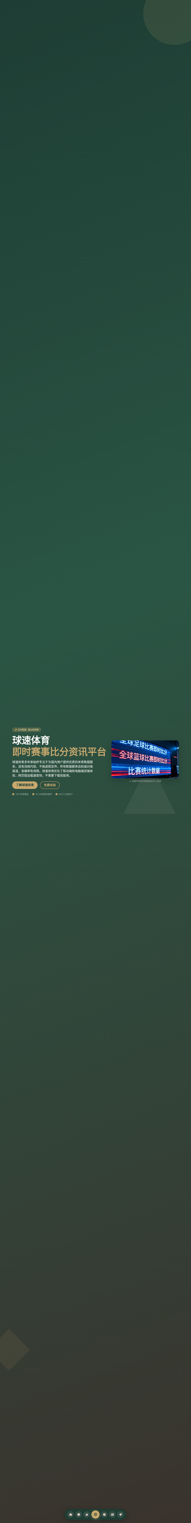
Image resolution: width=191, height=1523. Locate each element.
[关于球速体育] (78, 1514)
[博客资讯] (112, 1514)
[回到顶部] (70, 1514)
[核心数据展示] (86, 1514)
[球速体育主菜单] (95, 1514)
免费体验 (50, 785)
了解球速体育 (25, 785)
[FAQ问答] (104, 1514)
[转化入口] (120, 1514)
